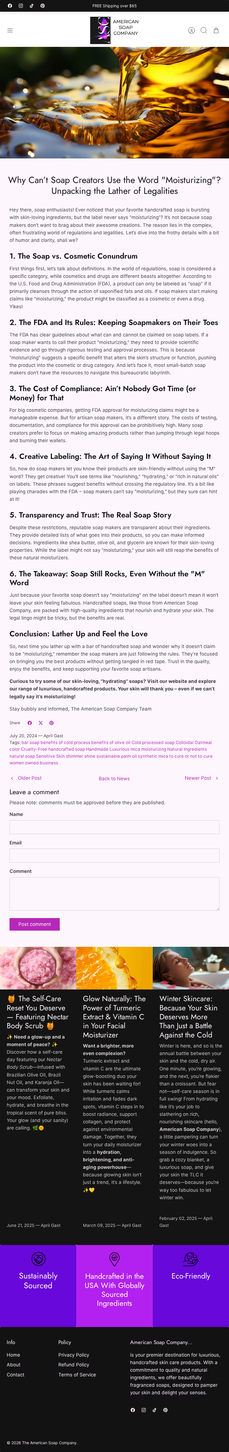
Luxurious (119, 749)
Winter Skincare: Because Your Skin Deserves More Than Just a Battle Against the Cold (188, 1016)
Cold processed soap (153, 742)
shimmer (74, 756)
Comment (20, 871)
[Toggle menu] (13, 30)
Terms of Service (77, 1375)
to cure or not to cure (191, 756)
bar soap (30, 742)
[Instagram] (20, 6)
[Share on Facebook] (29, 723)
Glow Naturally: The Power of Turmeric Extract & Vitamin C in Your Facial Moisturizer (114, 1016)
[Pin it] (51, 723)
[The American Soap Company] (114, 30)
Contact (15, 1375)
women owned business (33, 762)
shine (89, 756)
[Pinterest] (42, 6)
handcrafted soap (66, 749)
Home (13, 1355)
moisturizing (153, 749)
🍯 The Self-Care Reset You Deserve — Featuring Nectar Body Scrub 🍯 (37, 1012)
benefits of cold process (65, 742)
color (14, 749)
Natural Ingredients (187, 749)
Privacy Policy (73, 1355)
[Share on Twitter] (40, 723)
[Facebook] (9, 6)
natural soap (22, 756)
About (13, 1364)
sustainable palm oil (116, 756)
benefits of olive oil (110, 742)
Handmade (97, 749)
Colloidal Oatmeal (194, 742)
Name (16, 814)
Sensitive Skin (50, 756)
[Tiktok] (31, 6)
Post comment (34, 924)
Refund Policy (73, 1364)
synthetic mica (153, 756)
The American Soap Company (49, 1442)
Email (15, 843)
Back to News (114, 778)
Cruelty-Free (34, 749)
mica (135, 749)
